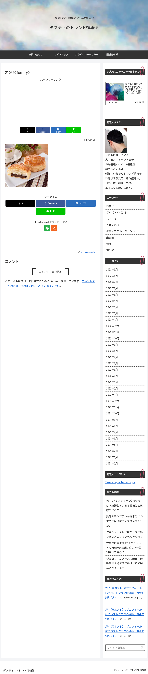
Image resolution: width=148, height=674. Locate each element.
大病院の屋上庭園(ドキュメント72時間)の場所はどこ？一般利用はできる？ (123, 548)
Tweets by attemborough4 (120, 482)
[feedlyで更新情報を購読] (47, 228)
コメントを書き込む (50, 271)
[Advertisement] (50, 102)
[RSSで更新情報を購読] (54, 228)
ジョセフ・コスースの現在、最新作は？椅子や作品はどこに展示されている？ (124, 563)
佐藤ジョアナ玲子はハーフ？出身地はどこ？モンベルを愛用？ (124, 534)
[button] (142, 647)
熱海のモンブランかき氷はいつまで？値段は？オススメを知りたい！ (124, 521)
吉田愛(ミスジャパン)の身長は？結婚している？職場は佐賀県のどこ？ (124, 505)
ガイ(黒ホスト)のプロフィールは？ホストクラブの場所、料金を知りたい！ (124, 593)
